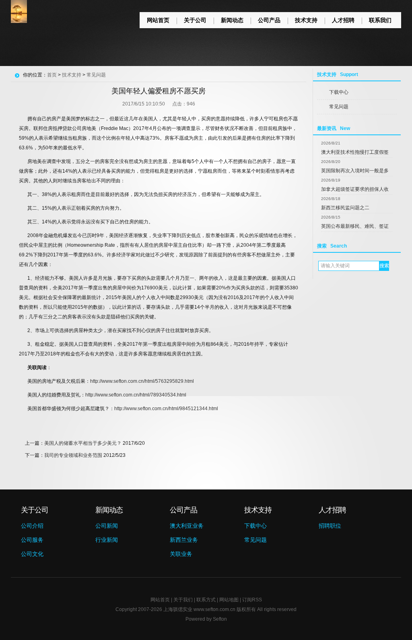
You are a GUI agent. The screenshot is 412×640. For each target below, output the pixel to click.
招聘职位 (330, 525)
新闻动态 (232, 20)
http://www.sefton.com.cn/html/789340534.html (135, 395)
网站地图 (229, 600)
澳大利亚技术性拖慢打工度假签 (355, 152)
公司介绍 (32, 525)
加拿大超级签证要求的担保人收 (355, 189)
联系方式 (206, 600)
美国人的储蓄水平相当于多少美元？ (83, 443)
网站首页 (158, 20)
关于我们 (183, 600)
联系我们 (380, 20)
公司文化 (32, 554)
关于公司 (195, 20)
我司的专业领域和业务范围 (73, 455)
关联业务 (181, 554)
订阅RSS (252, 600)
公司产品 (269, 20)
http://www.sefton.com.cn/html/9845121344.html (166, 408)
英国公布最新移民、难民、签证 (355, 226)
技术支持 (306, 20)
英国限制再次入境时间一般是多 (355, 170)
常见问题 (338, 106)
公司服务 (32, 540)
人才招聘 (343, 20)
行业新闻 (106, 540)
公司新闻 (106, 525)
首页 (52, 75)
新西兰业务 (184, 540)
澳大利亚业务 (187, 525)
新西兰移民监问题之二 (345, 208)
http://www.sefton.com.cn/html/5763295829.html (142, 381)
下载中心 (338, 92)
